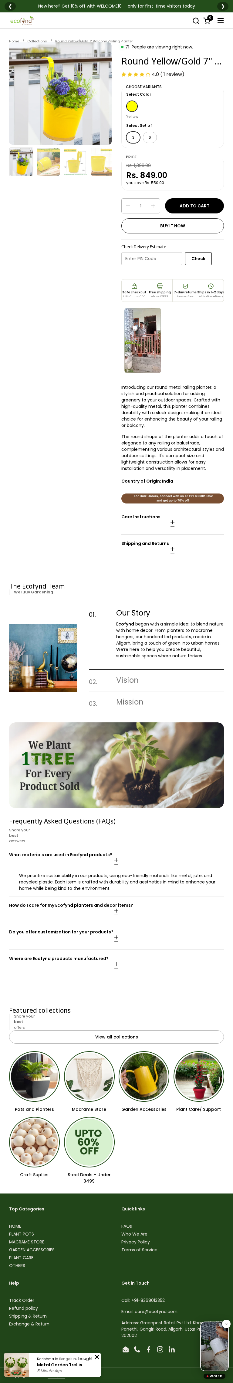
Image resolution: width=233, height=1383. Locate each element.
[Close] (226, 1324)
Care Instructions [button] (140, 517)
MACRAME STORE (26, 1242)
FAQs (126, 1226)
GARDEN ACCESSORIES (32, 1250)
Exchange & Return (29, 1324)
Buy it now (172, 226)
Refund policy (23, 1308)
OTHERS (17, 1266)
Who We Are (134, 1234)
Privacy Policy (135, 1242)
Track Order (21, 1300)
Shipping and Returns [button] (145, 543)
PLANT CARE (21, 1258)
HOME (15, 1226)
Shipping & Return (28, 1316)
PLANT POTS (21, 1234)
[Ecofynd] (22, 20)
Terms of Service (139, 1250)
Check (198, 259)
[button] (196, 21)
